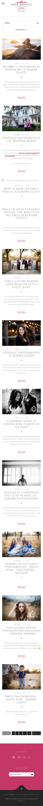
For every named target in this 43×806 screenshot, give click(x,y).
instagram (25, 757)
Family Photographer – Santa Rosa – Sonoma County (21, 699)
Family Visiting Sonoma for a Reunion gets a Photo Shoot (21, 284)
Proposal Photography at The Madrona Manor (21, 139)
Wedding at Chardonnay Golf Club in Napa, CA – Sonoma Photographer (21, 495)
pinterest (20, 757)
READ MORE (21, 97)
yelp (30, 757)
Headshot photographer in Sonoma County (21, 354)
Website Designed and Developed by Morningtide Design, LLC (21, 800)
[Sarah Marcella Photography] (21, 5)
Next (35, 733)
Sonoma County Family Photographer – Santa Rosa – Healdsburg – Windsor (21, 568)
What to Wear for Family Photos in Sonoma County (21, 190)
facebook (15, 757)
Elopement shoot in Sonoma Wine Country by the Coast (22, 424)
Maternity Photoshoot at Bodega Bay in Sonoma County (21, 69)
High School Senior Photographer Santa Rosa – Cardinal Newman (21, 630)
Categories (20, 29)
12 (29, 733)
